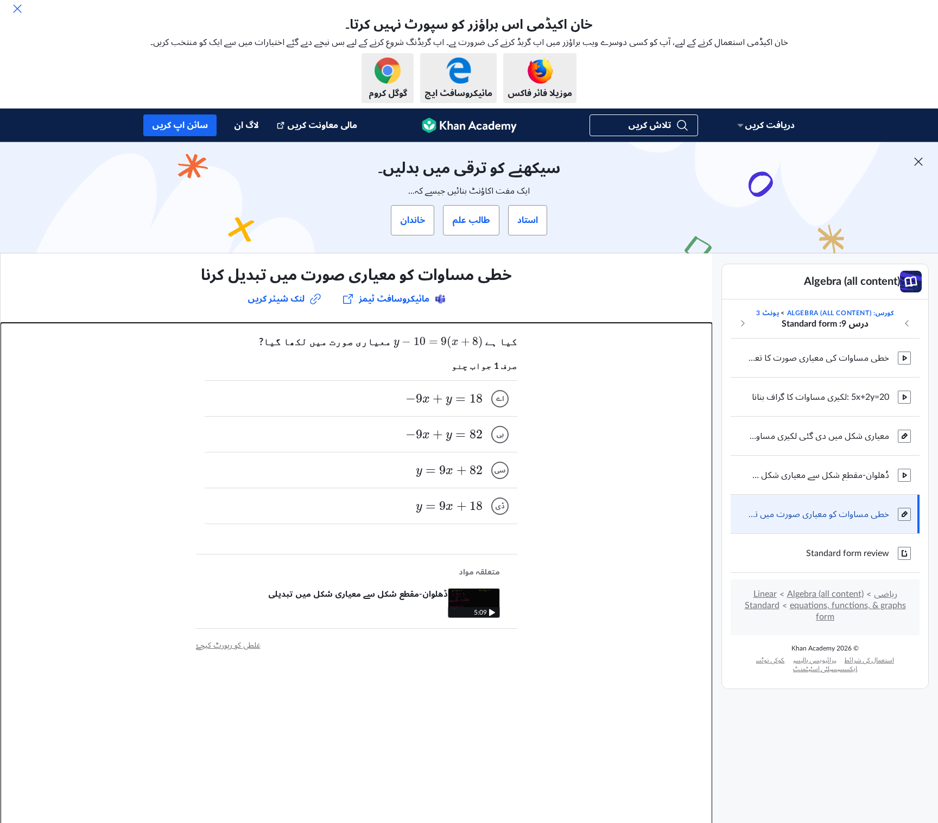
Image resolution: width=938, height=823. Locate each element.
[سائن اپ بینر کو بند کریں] (918, 162)
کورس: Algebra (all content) (840, 313)
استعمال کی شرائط (869, 660)
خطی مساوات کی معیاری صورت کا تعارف (818, 358)
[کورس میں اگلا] (742, 323)
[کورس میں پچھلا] (907, 323)
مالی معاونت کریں (322, 125)
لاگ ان (246, 125)
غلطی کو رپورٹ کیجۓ (228, 645)
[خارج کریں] (17, 8)
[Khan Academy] (469, 125)
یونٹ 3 (767, 313)
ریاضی (885, 594)
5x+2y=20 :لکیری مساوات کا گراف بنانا (820, 397)
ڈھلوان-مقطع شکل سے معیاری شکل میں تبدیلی (818, 475)
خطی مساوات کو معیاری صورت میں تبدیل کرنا (818, 514)
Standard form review (847, 553)
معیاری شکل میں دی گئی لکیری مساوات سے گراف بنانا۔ (818, 436)
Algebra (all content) (825, 594)
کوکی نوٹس (770, 660)
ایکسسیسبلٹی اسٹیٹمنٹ (825, 669)
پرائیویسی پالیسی (814, 660)
